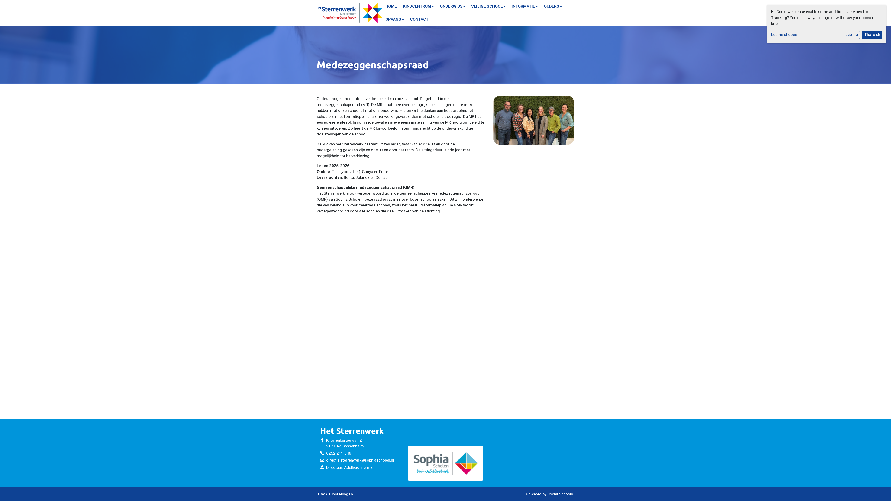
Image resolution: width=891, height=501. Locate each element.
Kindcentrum (417, 6)
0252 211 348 (338, 453)
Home (391, 6)
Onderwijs (451, 6)
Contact (419, 19)
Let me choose (784, 34)
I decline (850, 34)
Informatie (524, 6)
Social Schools (560, 494)
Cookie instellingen (335, 494)
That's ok (872, 34)
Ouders (552, 6)
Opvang (393, 19)
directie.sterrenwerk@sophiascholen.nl (360, 460)
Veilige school (487, 6)
